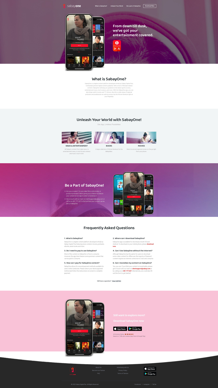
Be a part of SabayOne (134, 6)
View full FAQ (116, 281)
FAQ (98, 373)
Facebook (138, 384)
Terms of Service (122, 373)
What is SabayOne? (101, 6)
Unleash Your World (117, 6)
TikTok (154, 384)
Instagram (146, 384)
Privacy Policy (122, 370)
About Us (98, 367)
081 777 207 (77, 201)
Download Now (149, 6)
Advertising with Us (123, 367)
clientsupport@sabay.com (94, 199)
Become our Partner (98, 370)
